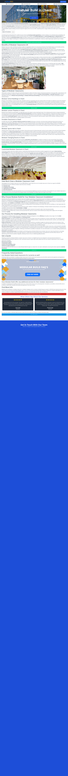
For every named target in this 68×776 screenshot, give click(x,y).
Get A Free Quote (34, 314)
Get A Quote (34, 17)
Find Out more (34, 107)
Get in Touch (34, 146)
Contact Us (34, 250)
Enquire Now (34, 317)
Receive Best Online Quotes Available (34, 42)
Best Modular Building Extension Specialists (20, 27)
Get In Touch (63, 1)
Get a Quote (34, 194)
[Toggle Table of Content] (12, 32)
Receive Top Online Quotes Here (34, 294)
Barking (46, 291)
